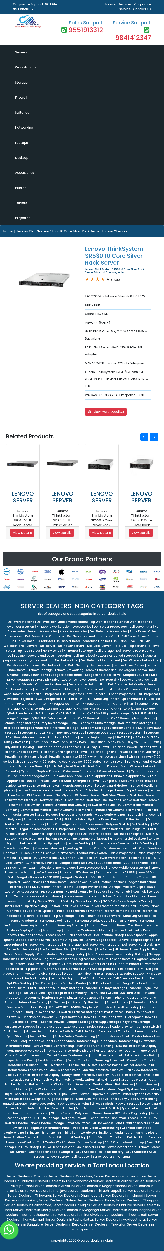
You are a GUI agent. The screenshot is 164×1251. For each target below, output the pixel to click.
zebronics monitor (88, 911)
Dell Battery (16, 964)
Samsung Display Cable (92, 921)
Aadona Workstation (57, 1084)
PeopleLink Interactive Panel (49, 1128)
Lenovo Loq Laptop (65, 978)
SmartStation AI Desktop (67, 1137)
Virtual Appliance (97, 776)
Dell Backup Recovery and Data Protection (39, 656)
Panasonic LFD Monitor (76, 872)
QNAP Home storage (93, 718)
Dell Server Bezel (68, 641)
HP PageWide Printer (64, 704)
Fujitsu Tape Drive (109, 1051)
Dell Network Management (100, 660)
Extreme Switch (61, 1031)
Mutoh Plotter (28, 1084)
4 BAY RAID (141, 737)
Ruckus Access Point (64, 1070)
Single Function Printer (139, 983)
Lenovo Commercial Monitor (56, 689)
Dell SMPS (144, 641)
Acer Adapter (39, 1152)
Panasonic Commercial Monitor (120, 810)
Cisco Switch (74, 800)
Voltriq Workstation (79, 1080)
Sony (27, 819)
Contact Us (142, 9)
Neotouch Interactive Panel (96, 1099)
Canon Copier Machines (62, 969)
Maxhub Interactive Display (102, 1070)
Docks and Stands (135, 680)
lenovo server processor (82, 896)
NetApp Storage (107, 1022)
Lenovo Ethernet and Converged (110, 670)
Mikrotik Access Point (104, 1065)
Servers (21, 52)
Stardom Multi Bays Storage (60, 988)
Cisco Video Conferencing (24, 1055)
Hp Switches (52, 651)
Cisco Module (47, 954)
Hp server (137, 646)
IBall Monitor (123, 1084)
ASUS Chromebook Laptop (124, 1142)
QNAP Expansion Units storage (93, 723)
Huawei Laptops (15, 1104)
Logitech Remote (148, 959)
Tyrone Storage (52, 1123)
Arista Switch (13, 1031)
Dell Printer (43, 983)
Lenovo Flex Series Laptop (125, 974)
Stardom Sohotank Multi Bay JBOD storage (52, 733)
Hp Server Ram (52, 892)
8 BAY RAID (122, 737)
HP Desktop (26, 839)
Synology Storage (78, 848)
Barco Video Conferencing (118, 1041)
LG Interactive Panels (41, 863)
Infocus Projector (18, 858)
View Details (22, 532)
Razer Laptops (133, 1094)
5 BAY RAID (116, 742)
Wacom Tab (73, 974)
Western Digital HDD (138, 887)
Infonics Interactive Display (39, 1075)
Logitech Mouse (89, 959)
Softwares (57, 1002)
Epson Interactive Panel (139, 1108)
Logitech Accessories (59, 959)
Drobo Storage (98, 1027)
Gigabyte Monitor (72, 1089)
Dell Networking (66, 660)
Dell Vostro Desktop (96, 978)
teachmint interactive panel (27, 1113)
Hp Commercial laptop (90, 839)
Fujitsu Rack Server (42, 1094)
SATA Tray (89, 747)
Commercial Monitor (50, 684)
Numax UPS (112, 1113)
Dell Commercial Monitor (126, 684)
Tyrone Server (28, 1123)
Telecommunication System (44, 998)
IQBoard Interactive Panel (130, 1075)
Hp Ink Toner (85, 916)
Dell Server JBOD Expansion (136, 651)
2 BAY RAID (20, 742)
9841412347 (133, 37)
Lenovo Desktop (79, 843)
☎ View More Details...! (106, 411)
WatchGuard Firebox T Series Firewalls (125, 786)
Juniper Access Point (19, 1060)
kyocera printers (59, 993)
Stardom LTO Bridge (62, 737)
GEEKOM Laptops (47, 1118)
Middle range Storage (21, 723)
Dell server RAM (140, 627)
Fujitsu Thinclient (80, 1060)
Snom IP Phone (113, 998)
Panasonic (151, 815)
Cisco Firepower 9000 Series (80, 762)
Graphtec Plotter (133, 1080)
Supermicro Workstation (93, 1084)
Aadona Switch (123, 1027)
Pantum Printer (128, 964)
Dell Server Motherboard (101, 945)
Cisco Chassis (30, 959)
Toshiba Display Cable (23, 930)
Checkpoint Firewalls (37, 1017)
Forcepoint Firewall (141, 1017)
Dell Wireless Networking (141, 660)
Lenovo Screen (150, 1147)
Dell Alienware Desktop (130, 978)
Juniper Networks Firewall (75, 1017)
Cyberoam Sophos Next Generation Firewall (95, 771)
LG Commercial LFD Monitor (54, 858)
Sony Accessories (42, 1104)
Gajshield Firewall (25, 1022)
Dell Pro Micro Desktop (144, 1137)
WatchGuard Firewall (78, 786)
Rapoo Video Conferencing (76, 1041)
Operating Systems (141, 998)
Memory (81, 993)
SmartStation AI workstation (24, 1137)
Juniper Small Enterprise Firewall (76, 781)
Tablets (21, 203)
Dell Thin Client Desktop (93, 1031)
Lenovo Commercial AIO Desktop (130, 843)
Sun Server (104, 949)
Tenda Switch (99, 1118)
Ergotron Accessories (36, 829)
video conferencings (110, 815)
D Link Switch (135, 819)
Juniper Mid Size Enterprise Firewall (129, 781)
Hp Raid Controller (79, 892)
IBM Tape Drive (74, 819)
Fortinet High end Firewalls (110, 752)
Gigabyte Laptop (61, 1099)
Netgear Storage (32, 843)
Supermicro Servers (105, 1094)
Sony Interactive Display (25, 1051)
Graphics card (47, 815)
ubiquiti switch (37, 1012)
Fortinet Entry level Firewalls (39, 757)
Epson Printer (131, 699)
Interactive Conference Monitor (87, 930)
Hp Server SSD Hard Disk (51, 901)
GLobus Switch (62, 1113)
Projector (22, 218)
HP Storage (72, 945)
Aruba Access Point (107, 1123)
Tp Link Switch (93, 1002)
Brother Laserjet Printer (80, 887)
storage (87, 651)
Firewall (21, 97)
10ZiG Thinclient (52, 1065)
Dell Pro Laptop (28, 1147)
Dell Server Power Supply (139, 636)
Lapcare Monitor (15, 1089)
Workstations (25, 67)
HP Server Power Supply (132, 949)
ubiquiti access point (106, 1055)
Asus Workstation (101, 1089)
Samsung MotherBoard (37, 925)
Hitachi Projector (148, 853)
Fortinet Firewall (125, 747)
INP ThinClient (68, 1133)
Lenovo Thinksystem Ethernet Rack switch (76, 853)
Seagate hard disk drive (103, 675)
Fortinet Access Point (138, 1065)
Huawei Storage (127, 1104)
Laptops (21, 142)
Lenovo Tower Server (129, 665)
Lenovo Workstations (134, 622)
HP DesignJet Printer (141, 829)
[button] (144, 437)
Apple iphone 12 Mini (36, 940)
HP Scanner (36, 834)
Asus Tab (139, 892)
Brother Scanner (112, 882)
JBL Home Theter (136, 877)
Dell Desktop (141, 824)
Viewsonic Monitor (48, 848)
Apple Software (109, 916)
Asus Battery (113, 1152)
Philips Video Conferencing (75, 1036)
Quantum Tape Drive (139, 1051)
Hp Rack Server (29, 651)
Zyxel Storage (74, 1027)
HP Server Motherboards (43, 945)
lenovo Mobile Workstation (128, 868)
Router (99, 843)
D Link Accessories (30, 824)
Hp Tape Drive (98, 819)
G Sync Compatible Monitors (124, 896)
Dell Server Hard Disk (137, 945)
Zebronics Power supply (79, 680)
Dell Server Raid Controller (44, 636)
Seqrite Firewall (52, 1022)
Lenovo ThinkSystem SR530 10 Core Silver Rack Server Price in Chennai (72, 231)
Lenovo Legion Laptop (96, 737)
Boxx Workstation (44, 1089)
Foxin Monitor (86, 1108)
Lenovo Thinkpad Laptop (24, 935)
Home (8, 231)
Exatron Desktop (89, 1142)
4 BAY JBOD (59, 742)
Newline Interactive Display (136, 1046)
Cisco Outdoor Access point (115, 848)
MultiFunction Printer (104, 983)
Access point (55, 935)
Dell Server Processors (110, 627)
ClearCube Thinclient (143, 1060)
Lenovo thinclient (148, 1031)
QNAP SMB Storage (70, 713)
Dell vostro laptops (97, 834)
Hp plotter (34, 969)
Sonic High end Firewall (144, 762)
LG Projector (64, 829)
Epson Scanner (87, 829)
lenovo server (101, 665)
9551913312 (86, 29)
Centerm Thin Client (23, 1065)
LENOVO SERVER (23, 497)
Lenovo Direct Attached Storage (88, 790)
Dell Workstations (21, 622)
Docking (28, 747)
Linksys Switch (102, 1104)
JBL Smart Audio (109, 877)
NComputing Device (68, 940)
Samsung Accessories (139, 916)
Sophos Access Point (73, 1104)
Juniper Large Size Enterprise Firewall (33, 786)
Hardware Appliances (129, 776)
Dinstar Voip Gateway (83, 998)
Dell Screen (18, 1152)
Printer (20, 188)
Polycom (14, 819)
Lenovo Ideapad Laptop (136, 940)
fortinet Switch (41, 1036)
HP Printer (70, 699)
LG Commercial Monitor (135, 805)
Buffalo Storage (49, 1027)
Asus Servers (86, 1147)
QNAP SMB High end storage (108, 713)
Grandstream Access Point (27, 1070)
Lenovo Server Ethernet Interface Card (107, 906)
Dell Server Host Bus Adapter (32, 641)
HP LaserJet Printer (96, 704)
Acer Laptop (52, 930)
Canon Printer (123, 704)
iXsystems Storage (136, 1022)
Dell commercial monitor (87, 684)
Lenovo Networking (69, 670)
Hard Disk (120, 646)
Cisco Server (15, 834)
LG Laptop (38, 1099)
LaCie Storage (46, 872)
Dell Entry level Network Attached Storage (104, 656)
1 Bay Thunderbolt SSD (142, 742)
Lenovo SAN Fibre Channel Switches (117, 795)
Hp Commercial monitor (98, 689)
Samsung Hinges (125, 921)
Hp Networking (36, 906)
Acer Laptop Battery (131, 954)
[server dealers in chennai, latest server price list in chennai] (28, 21)
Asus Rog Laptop (135, 1113)
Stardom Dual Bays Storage (104, 988)
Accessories (24, 172)
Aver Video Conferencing (95, 1046)
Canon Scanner (111, 829)
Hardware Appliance (66, 776)
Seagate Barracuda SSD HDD (37, 877)
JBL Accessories (109, 863)
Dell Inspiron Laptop (129, 834)
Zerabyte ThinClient (96, 1133)
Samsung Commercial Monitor (28, 810)
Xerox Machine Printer (70, 983)
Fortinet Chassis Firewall (22, 752)
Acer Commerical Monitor (23, 694)
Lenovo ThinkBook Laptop (29, 978)
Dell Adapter (80, 1157)
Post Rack (64, 911)
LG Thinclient (75, 1065)
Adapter (73, 747)
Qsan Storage (16, 1036)
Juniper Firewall (38, 781)
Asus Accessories (89, 1152)
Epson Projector (121, 694)
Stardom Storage (94, 728)
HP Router (71, 651)
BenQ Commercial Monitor (74, 810)
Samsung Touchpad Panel (106, 925)
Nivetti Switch (108, 1108)
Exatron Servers (136, 1123)
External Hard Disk (144, 1002)
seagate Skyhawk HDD (78, 877)
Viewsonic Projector (18, 699)
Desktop (21, 157)
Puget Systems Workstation (138, 1089)
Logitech (134, 815)
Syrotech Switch (78, 1123)
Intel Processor (77, 964)
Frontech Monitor (49, 1080)
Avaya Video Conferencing (54, 1046)
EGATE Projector (48, 699)
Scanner (143, 704)
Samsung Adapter (23, 921)
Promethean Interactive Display (69, 1051)
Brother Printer (50, 887)
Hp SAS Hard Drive (62, 906)
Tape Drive (138, 631)
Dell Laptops (71, 834)
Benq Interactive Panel (36, 1041)
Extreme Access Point (141, 1055)
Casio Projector (121, 853)
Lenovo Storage (41, 670)
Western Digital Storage (43, 974)
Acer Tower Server (83, 882)
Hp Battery (55, 964)
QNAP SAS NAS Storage (91, 709)
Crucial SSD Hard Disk (124, 993)
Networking (24, 127)
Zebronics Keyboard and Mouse (37, 896)
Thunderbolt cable (50, 747)
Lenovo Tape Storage (131, 790)
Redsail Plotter (38, 1108)
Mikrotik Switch (112, 1012)
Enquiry (110, 4)
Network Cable (51, 800)
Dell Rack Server (99, 646)
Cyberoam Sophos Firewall (40, 771)
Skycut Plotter (62, 1108)
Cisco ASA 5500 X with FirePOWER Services (94, 757)
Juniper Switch (148, 1027)
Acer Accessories (100, 954)
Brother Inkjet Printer (20, 988)
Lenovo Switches (134, 800)
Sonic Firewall (114, 762)
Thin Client (97, 993)
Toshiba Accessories (143, 925)
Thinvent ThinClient (41, 1133)
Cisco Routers (31, 853)
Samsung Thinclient (109, 1060)
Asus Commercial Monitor (137, 689)
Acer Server (31, 882)
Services (125, 4)
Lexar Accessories (92, 868)
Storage (21, 82)
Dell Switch (111, 800)
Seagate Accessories (66, 675)
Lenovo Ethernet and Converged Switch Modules (79, 805)
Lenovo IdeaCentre (20, 1142)
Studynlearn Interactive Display (85, 1075)
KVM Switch (36, 964)
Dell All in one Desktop (58, 1147)
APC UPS (62, 1007)
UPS (50, 1007)
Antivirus (74, 1002)
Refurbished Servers (118, 959)
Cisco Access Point (17, 848)
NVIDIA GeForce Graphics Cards (126, 901)
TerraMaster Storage (19, 1027)
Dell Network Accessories (108, 631)
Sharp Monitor (146, 1084)
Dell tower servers (71, 646)
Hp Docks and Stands (77, 815)
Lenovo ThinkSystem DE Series (66, 795)
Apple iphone (136, 935)
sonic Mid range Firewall (28, 766)
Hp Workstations (103, 622)
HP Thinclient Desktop (54, 839)
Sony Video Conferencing (138, 1099)
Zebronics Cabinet (96, 641)
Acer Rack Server (55, 882)
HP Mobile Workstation (54, 627)
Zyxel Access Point (51, 1060)
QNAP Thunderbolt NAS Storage (30, 713)
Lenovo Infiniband (35, 675)
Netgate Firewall (74, 1118)
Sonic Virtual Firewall (102, 766)
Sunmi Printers (117, 1002)
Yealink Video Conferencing (67, 1055)
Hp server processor (37, 916)
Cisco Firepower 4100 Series (35, 762)
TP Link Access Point (129, 969)
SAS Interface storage (134, 723)
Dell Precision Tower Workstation (102, 858)
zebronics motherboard (122, 911)
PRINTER (86, 699)
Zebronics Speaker (41, 911)
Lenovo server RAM (47, 819)
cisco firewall (149, 747)
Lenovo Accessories (42, 631)
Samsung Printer (106, 699)
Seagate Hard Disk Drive (77, 863)
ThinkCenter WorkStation (56, 1142)
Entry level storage (54, 723)
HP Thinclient (123, 1031)
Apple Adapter (62, 1152)
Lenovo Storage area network (40, 790)
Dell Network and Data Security (65, 665)
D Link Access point (97, 969)
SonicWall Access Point (129, 1118)
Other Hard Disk (102, 964)
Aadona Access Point (113, 1036)
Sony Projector (96, 694)
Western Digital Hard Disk (26, 1007)
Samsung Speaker (70, 925)
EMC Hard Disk (83, 949)
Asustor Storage (86, 1012)
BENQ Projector (147, 694)
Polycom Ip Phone (88, 1113)
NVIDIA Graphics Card (87, 1007)
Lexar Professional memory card (52, 868)
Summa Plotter (147, 1133)
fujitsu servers (15, 1094)
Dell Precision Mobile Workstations (62, 622)
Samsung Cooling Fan (56, 921)
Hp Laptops (56, 843)
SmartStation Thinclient (107, 1137)
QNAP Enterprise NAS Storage (133, 709)
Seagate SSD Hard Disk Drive (38, 680)
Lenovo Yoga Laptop (100, 940)
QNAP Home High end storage (133, 718)
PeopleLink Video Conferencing (96, 1128)
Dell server (47, 646)
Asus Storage (111, 887)
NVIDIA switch (61, 1012)
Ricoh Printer (93, 974)
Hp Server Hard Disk (85, 901)
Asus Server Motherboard (118, 1147)
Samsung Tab (120, 892)
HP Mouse (153, 974)
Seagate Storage (79, 1022)
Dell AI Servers (34, 993)
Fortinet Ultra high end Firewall (65, 752)
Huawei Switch (36, 1031)
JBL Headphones (136, 863)
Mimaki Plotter (107, 1080)
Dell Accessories (79, 935)
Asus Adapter (136, 1152)
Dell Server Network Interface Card (93, 636)
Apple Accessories (73, 631)
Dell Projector (72, 694)
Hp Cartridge (64, 916)
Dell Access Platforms (23, 665)
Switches (22, 112)
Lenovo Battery (57, 1157)
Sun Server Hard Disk (55, 949)
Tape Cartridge (58, 824)
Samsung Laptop (72, 954)
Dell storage (104, 651)
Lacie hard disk (140, 858)
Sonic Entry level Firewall (67, 766)
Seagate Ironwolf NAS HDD (115, 872)
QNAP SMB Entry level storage (53, 718)
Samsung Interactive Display (26, 1002)
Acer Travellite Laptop (122, 1007)
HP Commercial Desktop (128, 839)
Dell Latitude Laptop (109, 935)
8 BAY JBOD (39, 742)
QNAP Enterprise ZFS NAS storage (47, 709)
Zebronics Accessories (22, 892)
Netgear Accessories (87, 824)
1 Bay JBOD (11, 747)
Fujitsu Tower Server (74, 1094)
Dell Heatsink (109, 680)
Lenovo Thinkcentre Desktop (135, 930)
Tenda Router (123, 1133)
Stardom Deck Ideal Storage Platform (115, 733)
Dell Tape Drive (124, 641)
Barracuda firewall (110, 1017)
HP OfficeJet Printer (32, 704)
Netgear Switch (117, 824)
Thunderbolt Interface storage (55, 728)
